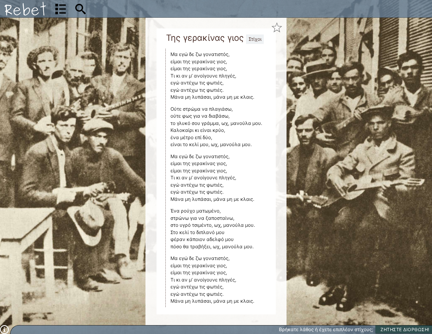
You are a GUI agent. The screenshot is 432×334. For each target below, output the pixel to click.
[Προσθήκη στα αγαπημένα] (276, 27)
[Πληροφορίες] (4, 329)
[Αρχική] (25, 8)
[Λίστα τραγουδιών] (61, 9)
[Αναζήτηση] (80, 9)
